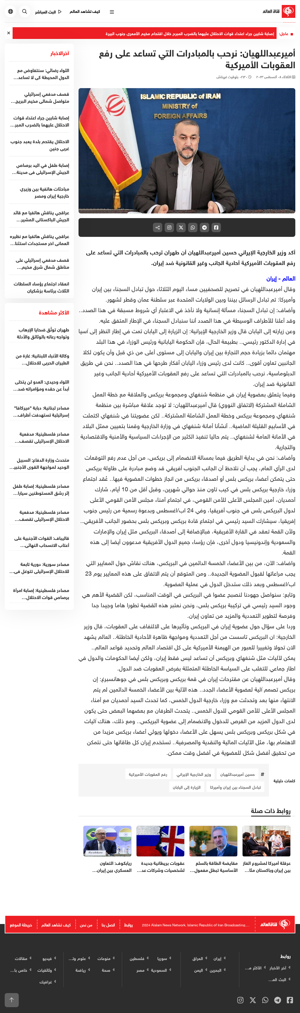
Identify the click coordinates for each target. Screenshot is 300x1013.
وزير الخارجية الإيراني (194, 773)
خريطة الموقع (21, 924)
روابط (128, 924)
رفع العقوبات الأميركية (148, 773)
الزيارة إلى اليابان (187, 786)
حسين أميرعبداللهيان (237, 773)
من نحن (86, 924)
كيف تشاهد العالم (85, 10)
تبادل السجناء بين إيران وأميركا (235, 786)
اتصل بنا (108, 924)
